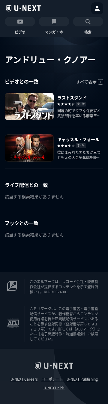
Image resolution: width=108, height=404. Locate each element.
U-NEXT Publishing (82, 379)
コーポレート (52, 379)
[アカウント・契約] (97, 8)
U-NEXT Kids (54, 387)
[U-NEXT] (23, 8)
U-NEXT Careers (24, 379)
